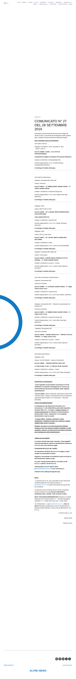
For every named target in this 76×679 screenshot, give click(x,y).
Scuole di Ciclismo (63, 4)
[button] (56, 659)
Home (19, 2)
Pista (36, 2)
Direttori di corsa (43, 4)
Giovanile (51, 2)
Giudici (35, 4)
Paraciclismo (67, 2)
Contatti (70, 4)
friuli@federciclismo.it (41, 485)
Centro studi (53, 4)
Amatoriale (58, 2)
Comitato (24, 2)
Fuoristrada (43, 2)
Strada (30, 2)
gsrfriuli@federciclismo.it (43, 468)
